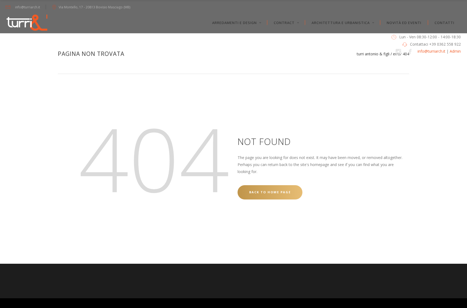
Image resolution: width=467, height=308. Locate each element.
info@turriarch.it (431, 51)
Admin (455, 51)
